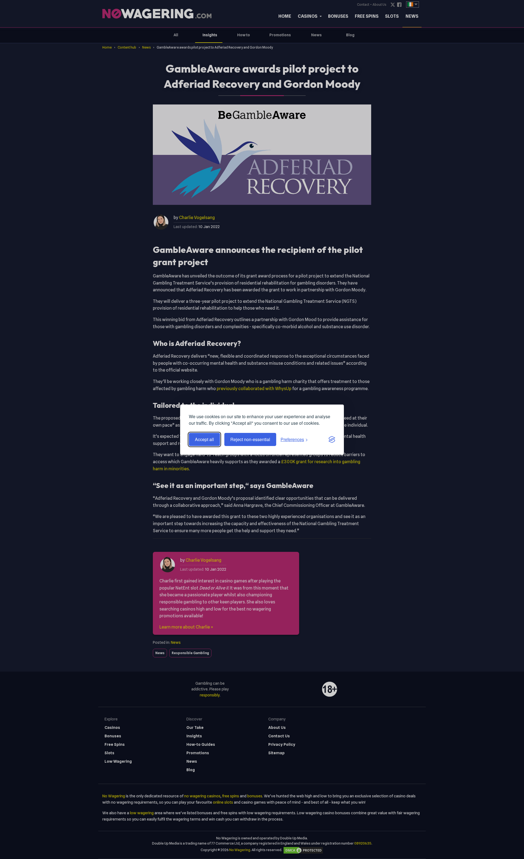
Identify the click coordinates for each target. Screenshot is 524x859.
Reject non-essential (250, 439)
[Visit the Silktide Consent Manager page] (332, 439)
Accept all (204, 439)
